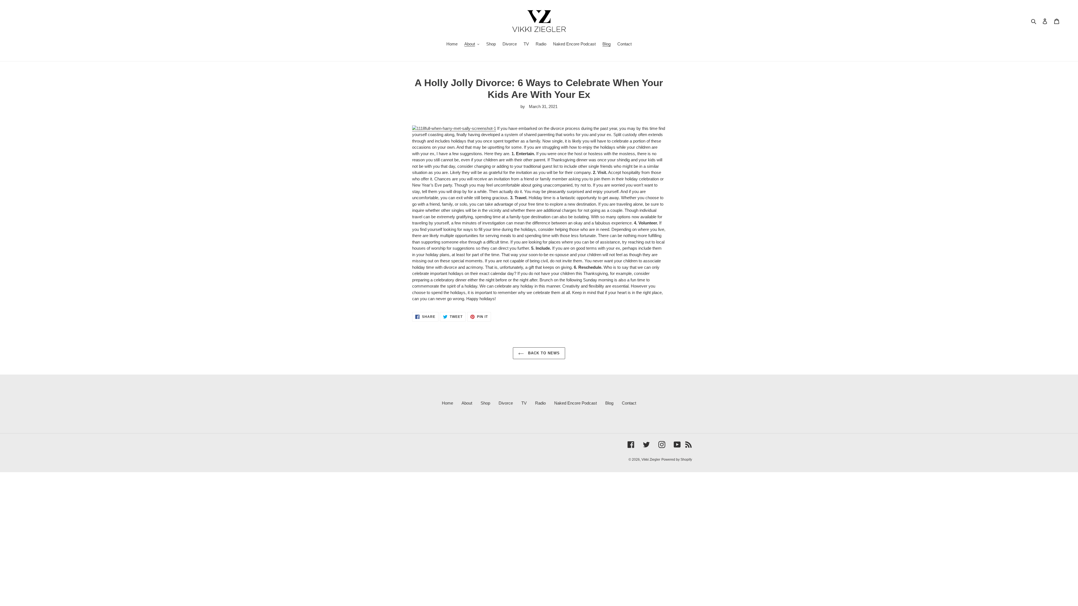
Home (447, 403)
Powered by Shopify (676, 460)
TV (524, 403)
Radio (540, 403)
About (467, 403)
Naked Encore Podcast (575, 403)
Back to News (543, 353)
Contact (629, 403)
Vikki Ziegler (650, 460)
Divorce (506, 403)
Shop (485, 403)
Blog (609, 403)
